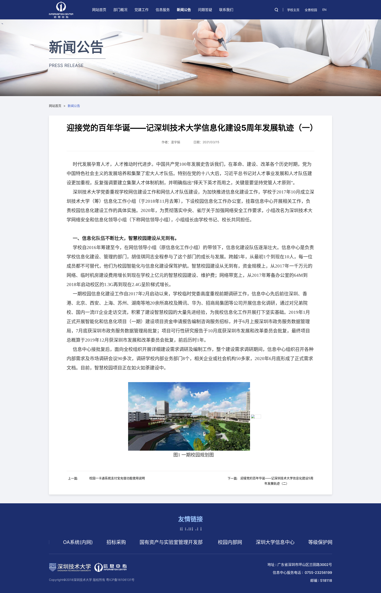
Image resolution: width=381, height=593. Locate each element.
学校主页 (293, 10)
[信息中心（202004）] (61, 10)
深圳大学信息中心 (258, 542)
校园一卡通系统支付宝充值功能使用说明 (117, 478)
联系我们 (226, 9)
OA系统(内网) (61, 542)
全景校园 (311, 10)
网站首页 (99, 9)
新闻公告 (184, 9)
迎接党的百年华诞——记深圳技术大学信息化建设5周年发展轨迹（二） (276, 480)
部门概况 (120, 9)
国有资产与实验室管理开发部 (154, 542)
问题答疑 (205, 9)
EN (324, 9)
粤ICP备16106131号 (120, 580)
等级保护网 (303, 542)
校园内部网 (213, 542)
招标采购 (99, 542)
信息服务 (163, 9)
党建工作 (141, 9)
